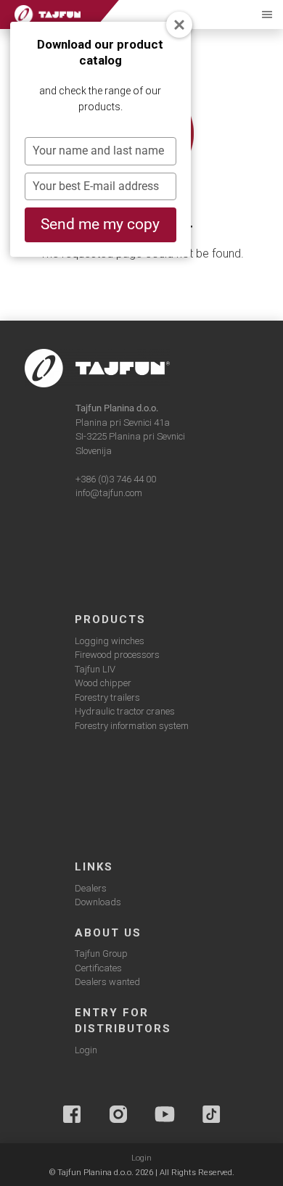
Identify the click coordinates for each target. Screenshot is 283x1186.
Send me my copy (100, 224)
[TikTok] (211, 1114)
